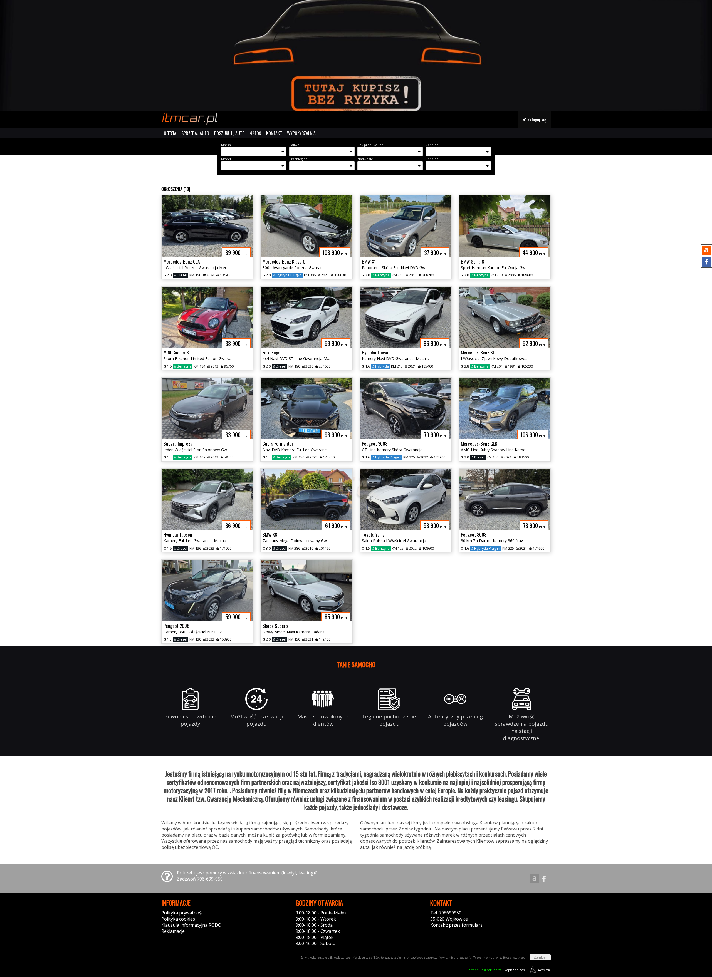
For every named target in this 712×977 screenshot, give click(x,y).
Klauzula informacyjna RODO (191, 925)
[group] (356, 55)
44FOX (255, 133)
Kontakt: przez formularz (456, 925)
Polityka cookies (178, 919)
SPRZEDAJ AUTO (195, 133)
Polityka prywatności (182, 913)
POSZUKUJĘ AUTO (229, 133)
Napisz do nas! (496, 970)
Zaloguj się (536, 119)
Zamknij (540, 957)
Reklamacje (173, 931)
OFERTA (170, 133)
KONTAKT (274, 133)
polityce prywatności (512, 957)
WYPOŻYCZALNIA (301, 133)
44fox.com (544, 970)
